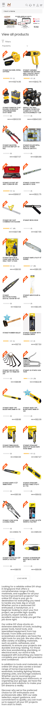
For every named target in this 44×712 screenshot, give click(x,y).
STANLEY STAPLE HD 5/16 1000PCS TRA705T (32, 521)
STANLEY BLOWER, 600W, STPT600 (12, 71)
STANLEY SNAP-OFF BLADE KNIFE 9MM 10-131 (11, 408)
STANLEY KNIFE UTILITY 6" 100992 (32, 258)
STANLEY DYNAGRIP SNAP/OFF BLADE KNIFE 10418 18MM (31, 447)
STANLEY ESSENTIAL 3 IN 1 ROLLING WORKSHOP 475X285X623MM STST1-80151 (12, 110)
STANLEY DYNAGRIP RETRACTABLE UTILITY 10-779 (31, 484)
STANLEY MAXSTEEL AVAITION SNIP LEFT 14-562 (11, 147)
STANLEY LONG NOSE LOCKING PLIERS (10, 521)
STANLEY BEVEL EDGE (30, 220)
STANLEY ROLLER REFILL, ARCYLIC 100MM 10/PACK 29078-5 (31, 147)
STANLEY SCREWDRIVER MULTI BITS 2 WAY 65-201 (31, 559)
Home (12, 11)
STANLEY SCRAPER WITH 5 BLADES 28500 (32, 333)
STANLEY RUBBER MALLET (12, 333)
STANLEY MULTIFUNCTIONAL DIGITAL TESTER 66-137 (11, 297)
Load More (22, 578)
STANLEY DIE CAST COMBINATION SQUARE (11, 221)
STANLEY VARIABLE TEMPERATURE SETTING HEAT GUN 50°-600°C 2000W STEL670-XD (31, 72)
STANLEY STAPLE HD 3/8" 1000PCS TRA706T (12, 559)
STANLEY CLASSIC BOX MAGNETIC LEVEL (31, 183)
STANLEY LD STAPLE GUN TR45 (32, 371)
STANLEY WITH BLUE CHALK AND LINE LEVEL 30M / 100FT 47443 (11, 259)
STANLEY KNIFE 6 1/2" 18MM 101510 (10, 483)
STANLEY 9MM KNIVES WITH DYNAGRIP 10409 (11, 446)
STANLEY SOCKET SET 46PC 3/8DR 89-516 (10, 183)
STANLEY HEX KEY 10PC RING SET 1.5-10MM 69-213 (11, 372)
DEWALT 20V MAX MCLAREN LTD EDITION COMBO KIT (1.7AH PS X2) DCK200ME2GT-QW (32, 110)
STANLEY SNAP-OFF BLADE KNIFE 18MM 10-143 (31, 409)
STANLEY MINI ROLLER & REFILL (31, 296)
